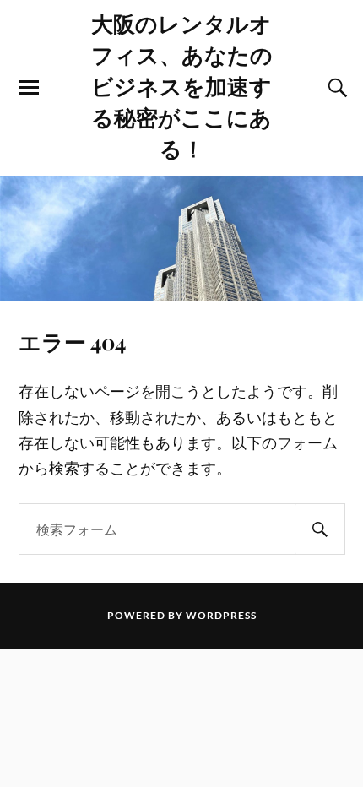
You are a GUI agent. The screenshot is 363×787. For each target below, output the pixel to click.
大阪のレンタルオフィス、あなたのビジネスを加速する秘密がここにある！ (182, 85)
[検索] (320, 529)
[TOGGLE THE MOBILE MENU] (29, 88)
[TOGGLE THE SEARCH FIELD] (335, 88)
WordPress (221, 615)
